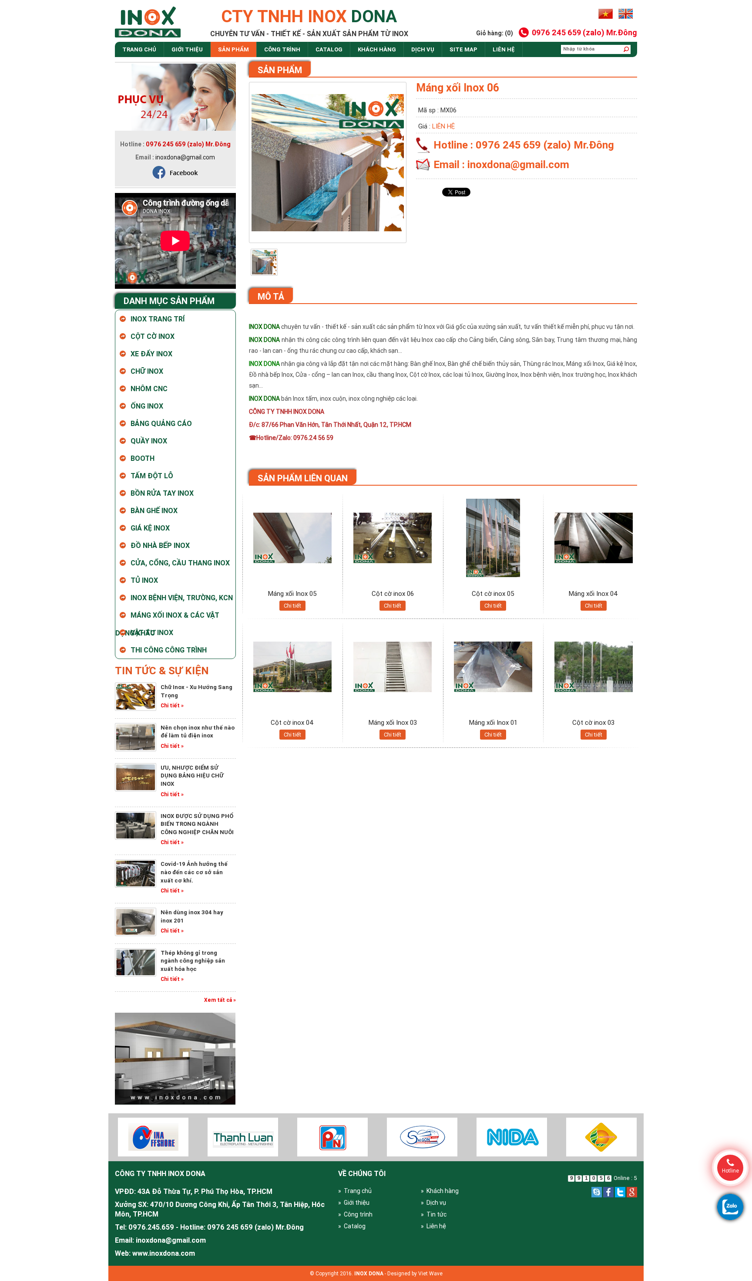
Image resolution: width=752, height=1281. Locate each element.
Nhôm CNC (149, 388)
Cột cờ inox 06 (393, 593)
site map (463, 49)
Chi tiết (292, 605)
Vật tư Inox (152, 632)
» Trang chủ (355, 1191)
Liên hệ (504, 49)
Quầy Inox (149, 440)
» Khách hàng (440, 1191)
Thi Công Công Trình (169, 650)
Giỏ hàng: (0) (494, 33)
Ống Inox (147, 406)
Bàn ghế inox (154, 510)
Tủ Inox (144, 580)
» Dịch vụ (433, 1203)
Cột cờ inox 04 (292, 722)
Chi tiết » (172, 705)
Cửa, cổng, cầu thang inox (180, 562)
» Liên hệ (433, 1226)
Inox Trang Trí (158, 318)
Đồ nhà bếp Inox (160, 545)
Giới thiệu (187, 49)
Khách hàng (377, 49)
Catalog (329, 49)
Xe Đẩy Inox (151, 353)
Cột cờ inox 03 (593, 722)
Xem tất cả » (220, 1000)
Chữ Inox (147, 371)
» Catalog (352, 1226)
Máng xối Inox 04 (593, 593)
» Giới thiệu (353, 1203)
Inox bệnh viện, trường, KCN (182, 597)
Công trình (282, 49)
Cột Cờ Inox (153, 336)
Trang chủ (139, 49)
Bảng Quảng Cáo (161, 423)
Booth (142, 458)
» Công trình (355, 1214)
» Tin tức (433, 1214)
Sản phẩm (233, 49)
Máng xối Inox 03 (393, 722)
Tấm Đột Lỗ (152, 475)
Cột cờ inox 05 (493, 593)
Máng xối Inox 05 (292, 593)
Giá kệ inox (150, 528)
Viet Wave (430, 1273)
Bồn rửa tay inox (162, 493)
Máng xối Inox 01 (493, 722)
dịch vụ (422, 49)
